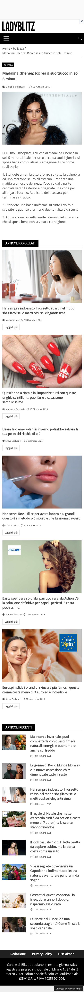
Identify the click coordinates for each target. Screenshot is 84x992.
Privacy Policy (42, 954)
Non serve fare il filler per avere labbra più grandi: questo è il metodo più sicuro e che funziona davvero (41, 516)
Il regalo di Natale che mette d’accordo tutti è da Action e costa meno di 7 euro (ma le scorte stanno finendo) (55, 820)
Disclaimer (66, 954)
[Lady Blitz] (18, 26)
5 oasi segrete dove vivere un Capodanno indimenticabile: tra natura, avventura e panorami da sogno (54, 873)
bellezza (8, 65)
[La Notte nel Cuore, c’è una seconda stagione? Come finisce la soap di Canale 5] (14, 924)
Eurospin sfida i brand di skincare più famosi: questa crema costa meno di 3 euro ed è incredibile (40, 689)
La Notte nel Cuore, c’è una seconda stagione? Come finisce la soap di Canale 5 (55, 923)
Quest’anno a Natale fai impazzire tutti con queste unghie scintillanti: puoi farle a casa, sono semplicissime (39, 397)
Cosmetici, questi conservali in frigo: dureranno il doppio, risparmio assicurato (52, 899)
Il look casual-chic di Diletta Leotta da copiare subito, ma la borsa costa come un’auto (55, 846)
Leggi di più (11, 327)
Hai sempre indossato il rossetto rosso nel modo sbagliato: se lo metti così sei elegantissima (38, 310)
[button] (80, 38)
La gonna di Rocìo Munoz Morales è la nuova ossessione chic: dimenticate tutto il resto (55, 770)
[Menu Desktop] (6, 38)
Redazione (18, 954)
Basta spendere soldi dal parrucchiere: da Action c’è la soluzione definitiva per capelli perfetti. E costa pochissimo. (40, 603)
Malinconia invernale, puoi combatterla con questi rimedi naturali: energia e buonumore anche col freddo (53, 743)
